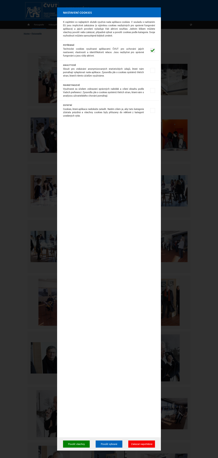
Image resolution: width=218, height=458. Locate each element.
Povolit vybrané (109, 444)
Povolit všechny (76, 444)
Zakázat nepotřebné (141, 444)
